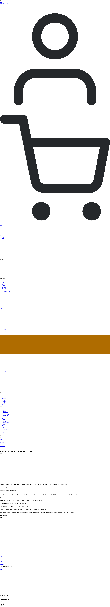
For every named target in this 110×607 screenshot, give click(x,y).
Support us (1, 447)
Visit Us (1, 2)
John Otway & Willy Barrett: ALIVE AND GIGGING (9, 257)
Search (1, 234)
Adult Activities (4, 287)
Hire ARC (3, 405)
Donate (3, 397)
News (4, 426)
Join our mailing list (6, 3)
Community (3, 285)
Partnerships (3, 402)
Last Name (2, 604)
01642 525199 (2, 3)
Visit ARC (3, 404)
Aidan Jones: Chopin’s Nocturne (6, 276)
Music (2, 281)
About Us (3, 239)
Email (2, 602)
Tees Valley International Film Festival (8, 417)
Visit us (1, 439)
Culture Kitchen (5, 371)
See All (3, 328)
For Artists (3, 333)
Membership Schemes (5, 331)
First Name (2, 603)
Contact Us (3, 403)
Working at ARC (4, 401)
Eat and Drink (4, 423)
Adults (4, 420)
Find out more (2, 353)
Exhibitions (5, 416)
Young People (4, 329)
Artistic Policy (4, 398)
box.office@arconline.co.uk (4, 562)
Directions (1, 394)
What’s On (3, 237)
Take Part (3, 238)
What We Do (5, 428)
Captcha (2, 605)
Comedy (3, 282)
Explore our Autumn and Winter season (5, 291)
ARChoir (1, 308)
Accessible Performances (6, 414)
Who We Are (3, 400)
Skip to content (2, 225)
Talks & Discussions (4, 288)
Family (3, 284)
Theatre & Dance (4, 283)
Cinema (3, 280)
